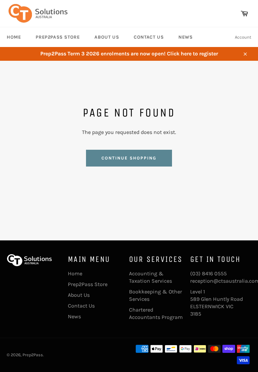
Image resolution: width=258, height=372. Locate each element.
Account (243, 37)
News (185, 37)
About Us (106, 37)
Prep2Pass (33, 354)
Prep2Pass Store (58, 37)
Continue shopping (128, 157)
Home (14, 37)
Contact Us (149, 37)
